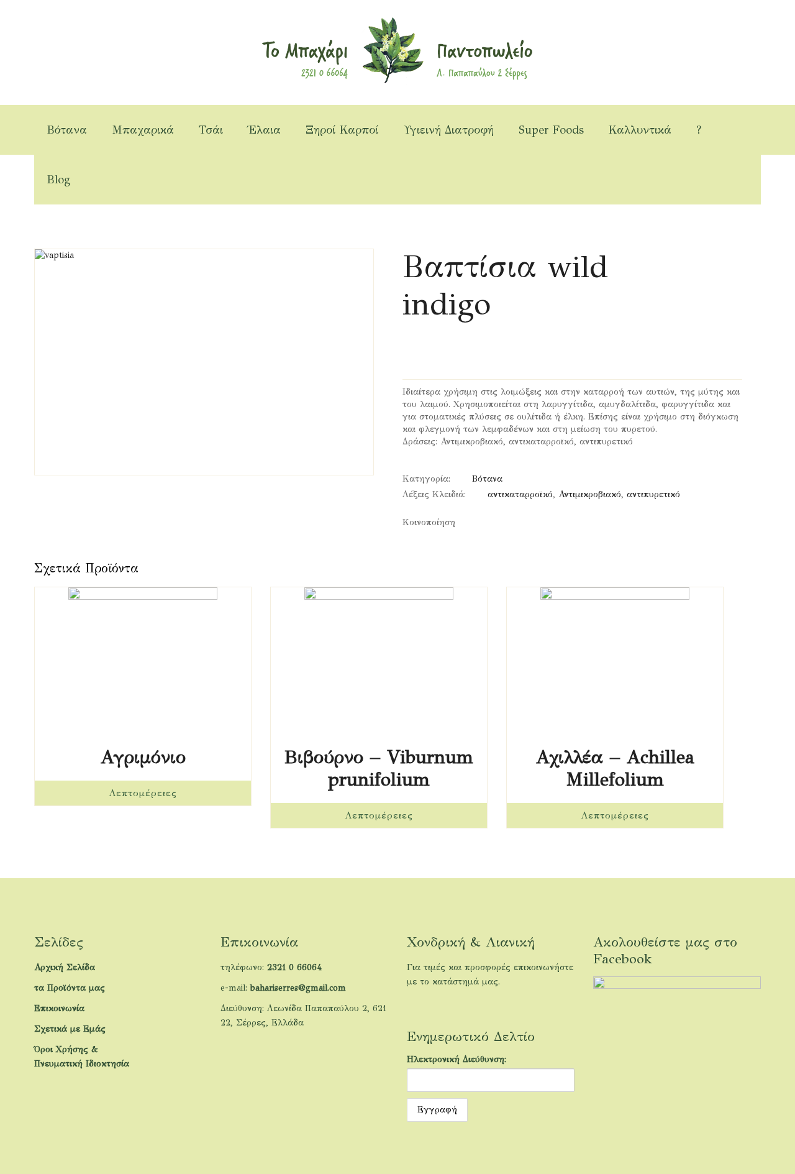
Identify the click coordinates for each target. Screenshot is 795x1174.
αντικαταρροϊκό (520, 494)
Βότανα (67, 130)
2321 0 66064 (294, 967)
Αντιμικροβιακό (589, 494)
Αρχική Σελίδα (64, 967)
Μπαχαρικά (143, 130)
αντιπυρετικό (653, 494)
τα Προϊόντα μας (69, 988)
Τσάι (211, 130)
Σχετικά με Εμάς (70, 1029)
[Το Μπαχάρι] (397, 49)
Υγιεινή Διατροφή (449, 130)
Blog (58, 179)
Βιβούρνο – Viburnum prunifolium (378, 768)
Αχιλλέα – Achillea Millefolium (615, 768)
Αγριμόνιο (143, 757)
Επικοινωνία (59, 1008)
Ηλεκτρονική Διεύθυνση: (456, 1059)
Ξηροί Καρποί (342, 130)
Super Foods (551, 130)
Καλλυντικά (640, 130)
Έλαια (264, 130)
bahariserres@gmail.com (298, 988)
